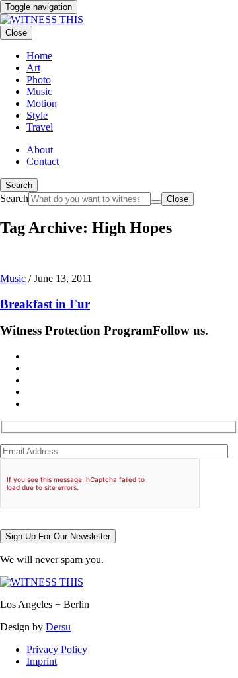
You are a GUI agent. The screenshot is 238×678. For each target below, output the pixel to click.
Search (18, 185)
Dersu (58, 626)
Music (13, 278)
